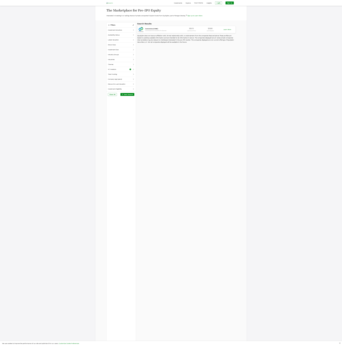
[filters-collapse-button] (133, 25)
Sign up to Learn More (194, 16)
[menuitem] (178, 3)
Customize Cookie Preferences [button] (69, 343)
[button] (121, 30)
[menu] (174, 3)
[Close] (339, 343)
